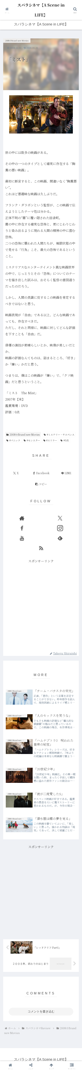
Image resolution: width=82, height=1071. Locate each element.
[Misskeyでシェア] (68, 1027)
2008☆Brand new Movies (25, 434)
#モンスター (33, 440)
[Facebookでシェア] (13, 1038)
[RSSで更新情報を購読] (41, 548)
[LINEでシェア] (68, 1038)
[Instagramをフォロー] (60, 528)
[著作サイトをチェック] (22, 518)
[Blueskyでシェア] (50, 1027)
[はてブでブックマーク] (32, 1038)
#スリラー (51, 440)
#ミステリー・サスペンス (60, 434)
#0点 (66, 440)
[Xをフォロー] (60, 518)
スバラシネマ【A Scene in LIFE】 (41, 10)
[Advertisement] (41, 605)
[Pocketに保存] (50, 1038)
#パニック (14, 440)
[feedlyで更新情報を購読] (60, 538)
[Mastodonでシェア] (32, 1027)
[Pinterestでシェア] (23, 1049)
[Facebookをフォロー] (22, 528)
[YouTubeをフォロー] (22, 538)
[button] (41, 484)
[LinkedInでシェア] (41, 1049)
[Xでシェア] (13, 1027)
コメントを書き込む (41, 1011)
